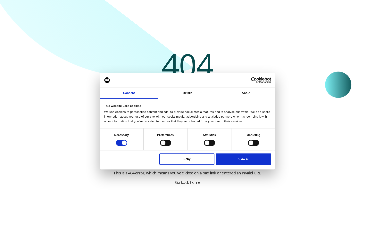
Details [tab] (187, 93)
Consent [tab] (129, 93)
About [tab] (246, 93)
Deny (186, 159)
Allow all (243, 159)
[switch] (165, 143)
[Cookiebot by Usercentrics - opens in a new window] (254, 80)
